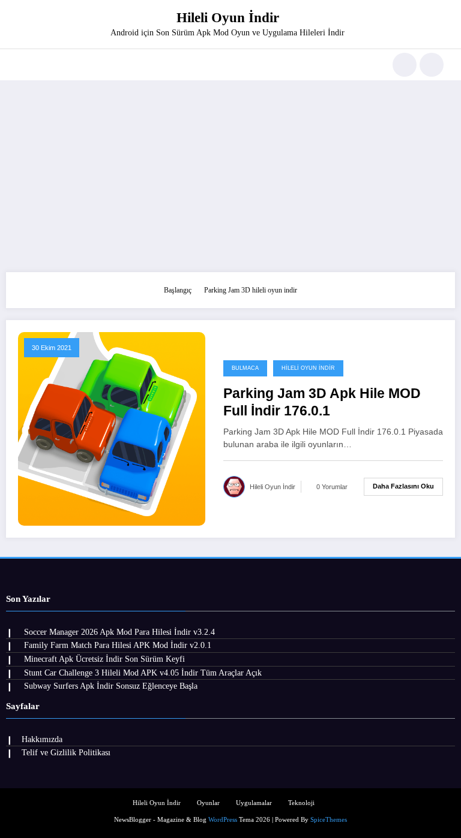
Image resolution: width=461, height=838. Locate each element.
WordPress (222, 819)
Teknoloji (301, 803)
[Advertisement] (230, 176)
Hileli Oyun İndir (227, 17)
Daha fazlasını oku (403, 486)
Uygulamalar (254, 803)
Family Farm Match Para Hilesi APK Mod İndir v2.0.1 (117, 645)
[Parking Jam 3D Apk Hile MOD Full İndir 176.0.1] (111, 428)
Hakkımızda (42, 739)
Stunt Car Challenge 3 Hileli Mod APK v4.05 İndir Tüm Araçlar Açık (143, 672)
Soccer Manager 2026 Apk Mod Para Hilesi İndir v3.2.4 (119, 632)
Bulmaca (245, 368)
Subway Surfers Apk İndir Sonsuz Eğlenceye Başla (110, 686)
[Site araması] (405, 65)
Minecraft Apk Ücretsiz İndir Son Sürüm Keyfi (104, 659)
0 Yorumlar (332, 486)
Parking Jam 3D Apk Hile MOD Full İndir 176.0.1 (322, 402)
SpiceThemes (328, 819)
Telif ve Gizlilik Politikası (66, 752)
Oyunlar (208, 803)
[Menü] (23, 64)
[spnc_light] (432, 65)
